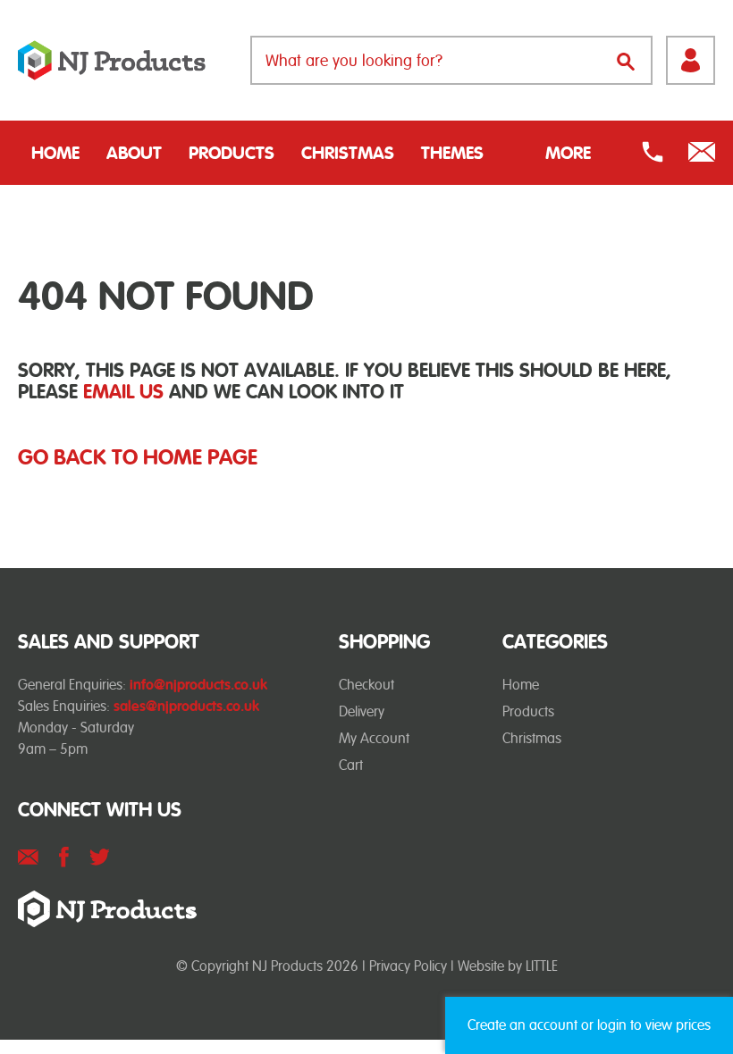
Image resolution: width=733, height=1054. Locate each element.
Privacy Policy (408, 966)
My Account (374, 738)
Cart (351, 765)
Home (55, 152)
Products (231, 152)
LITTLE (542, 966)
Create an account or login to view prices (589, 1024)
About (134, 152)
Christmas (347, 152)
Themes (452, 152)
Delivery (361, 711)
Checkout (366, 684)
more (568, 153)
